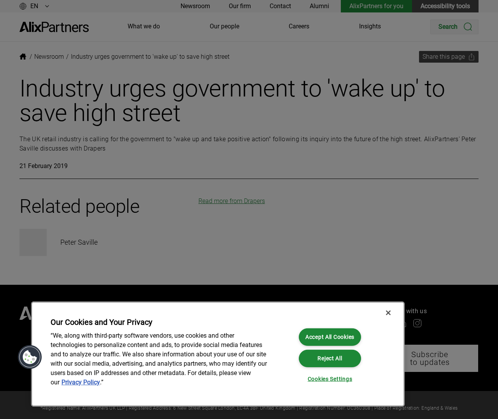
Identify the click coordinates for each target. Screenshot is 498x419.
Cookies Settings (330, 379)
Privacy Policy (80, 382)
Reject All (329, 358)
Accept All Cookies (329, 337)
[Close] (388, 312)
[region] (218, 354)
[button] (30, 357)
